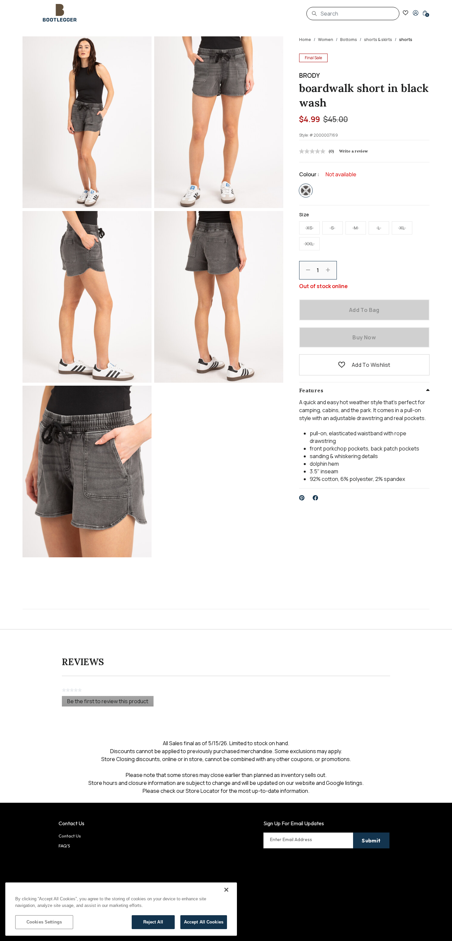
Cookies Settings (44, 922)
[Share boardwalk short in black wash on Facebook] (315, 497)
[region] (121, 909)
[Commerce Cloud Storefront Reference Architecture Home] (60, 13)
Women (325, 39)
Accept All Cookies (203, 922)
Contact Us (70, 835)
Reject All (153, 922)
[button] (416, 13)
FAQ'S (64, 845)
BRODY (309, 75)
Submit (371, 840)
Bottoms (348, 39)
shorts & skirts (378, 39)
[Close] (226, 889)
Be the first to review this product (110, 702)
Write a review (353, 151)
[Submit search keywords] (314, 14)
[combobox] (353, 13)
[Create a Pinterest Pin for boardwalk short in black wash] (302, 497)
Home (305, 39)
